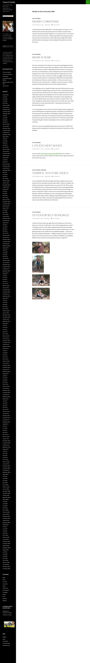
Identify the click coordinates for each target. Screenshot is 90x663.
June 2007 (5, 528)
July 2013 (5, 375)
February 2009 (6, 487)
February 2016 (6, 310)
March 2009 (5, 484)
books (4, 579)
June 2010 (5, 453)
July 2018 (5, 250)
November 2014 (6, 342)
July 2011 (5, 426)
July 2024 (5, 138)
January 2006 (6, 564)
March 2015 (5, 333)
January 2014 (6, 363)
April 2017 (5, 281)
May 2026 (5, 101)
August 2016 (6, 298)
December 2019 (6, 218)
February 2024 (6, 149)
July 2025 (5, 115)
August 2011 (6, 424)
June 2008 (5, 503)
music (4, 596)
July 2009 (5, 476)
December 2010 (6, 440)
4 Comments (56, 60)
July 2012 (5, 401)
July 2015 (5, 325)
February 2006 (6, 562)
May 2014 (5, 354)
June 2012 (5, 403)
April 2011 (5, 432)
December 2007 (6, 516)
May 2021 (5, 193)
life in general (36, 18)
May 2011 (5, 430)
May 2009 (5, 480)
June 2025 (5, 117)
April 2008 (5, 508)
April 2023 (5, 162)
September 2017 (6, 271)
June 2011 (5, 428)
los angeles (5, 592)
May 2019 (5, 229)
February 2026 (6, 105)
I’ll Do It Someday (7, 72)
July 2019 (5, 224)
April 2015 (5, 331)
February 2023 (6, 164)
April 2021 (5, 195)
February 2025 (6, 124)
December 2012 (6, 390)
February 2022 (6, 180)
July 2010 (5, 451)
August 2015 (6, 323)
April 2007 (5, 533)
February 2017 (6, 285)
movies (4, 594)
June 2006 (5, 554)
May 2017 (5, 279)
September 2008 (6, 497)
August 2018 (6, 247)
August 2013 (6, 373)
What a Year (41, 57)
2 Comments (56, 25)
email (5, 63)
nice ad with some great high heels (51, 153)
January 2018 (6, 262)
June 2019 (5, 227)
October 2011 (6, 419)
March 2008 (5, 510)
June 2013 (5, 378)
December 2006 (6, 541)
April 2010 (5, 457)
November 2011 (6, 417)
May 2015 (5, 329)
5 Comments (56, 176)
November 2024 (6, 130)
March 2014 (5, 359)
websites (43, 170)
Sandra (48, 25)
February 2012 (6, 411)
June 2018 (5, 252)
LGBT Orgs (5, 588)
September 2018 (6, 245)
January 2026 (6, 107)
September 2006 (6, 547)
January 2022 (6, 182)
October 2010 (6, 445)
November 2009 (6, 468)
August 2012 (6, 398)
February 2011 (6, 436)
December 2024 (6, 128)
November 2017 (6, 266)
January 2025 (6, 126)
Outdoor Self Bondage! (51, 215)
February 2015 (6, 336)
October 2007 (6, 520)
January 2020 (6, 216)
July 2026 (5, 97)
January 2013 (6, 388)
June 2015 (5, 327)
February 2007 (6, 537)
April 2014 (5, 357)
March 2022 (5, 178)
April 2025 (5, 122)
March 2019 (5, 233)
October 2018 (6, 243)
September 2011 (6, 422)
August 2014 (6, 348)
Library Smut (6, 86)
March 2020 (5, 214)
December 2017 (6, 264)
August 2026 (6, 94)
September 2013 (6, 371)
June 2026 (5, 99)
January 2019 (6, 237)
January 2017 (6, 287)
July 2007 (5, 526)
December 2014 (6, 340)
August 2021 (6, 189)
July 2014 (5, 350)
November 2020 (6, 203)
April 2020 (5, 212)
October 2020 (6, 206)
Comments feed (6, 643)
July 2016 (5, 300)
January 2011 (6, 438)
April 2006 (5, 558)
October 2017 (6, 268)
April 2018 (5, 256)
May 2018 (5, 254)
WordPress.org (6, 645)
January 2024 (6, 151)
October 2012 (6, 394)
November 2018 (6, 241)
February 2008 (6, 512)
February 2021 (6, 199)
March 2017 (5, 283)
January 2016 (6, 313)
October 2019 (6, 220)
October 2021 (6, 187)
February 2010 (6, 461)
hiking (4, 586)
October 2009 (6, 470)
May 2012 (5, 405)
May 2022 (5, 176)
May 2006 (5, 556)
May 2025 (5, 120)
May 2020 (5, 210)
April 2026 (5, 103)
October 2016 (6, 294)
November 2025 (6, 111)
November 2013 (6, 367)
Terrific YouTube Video (50, 173)
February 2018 (6, 260)
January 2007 (6, 539)
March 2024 (5, 147)
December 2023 (6, 153)
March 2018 (5, 258)
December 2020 (6, 201)
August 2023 (6, 157)
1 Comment (56, 149)
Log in (4, 639)
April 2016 (5, 306)
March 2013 (5, 384)
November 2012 (6, 392)
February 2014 (6, 361)
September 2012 (6, 396)
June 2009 (5, 478)
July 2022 (5, 172)
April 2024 (5, 145)
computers (5, 584)
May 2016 (5, 304)
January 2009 (6, 489)
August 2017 (6, 273)
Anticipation (5, 76)
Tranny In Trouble (9, 2)
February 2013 (6, 386)
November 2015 (6, 317)
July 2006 (5, 552)
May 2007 (5, 531)
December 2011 (6, 415)
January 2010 (6, 463)
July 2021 (5, 191)
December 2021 (6, 185)
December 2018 (6, 239)
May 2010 (5, 455)
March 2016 (5, 308)
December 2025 (6, 109)
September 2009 (6, 472)
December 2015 (6, 315)
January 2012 (6, 413)
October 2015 (6, 319)
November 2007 (6, 518)
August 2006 (6, 549)
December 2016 (6, 289)
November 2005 (6, 568)
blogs (4, 577)
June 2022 (5, 174)
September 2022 (6, 170)
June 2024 (5, 141)
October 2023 (6, 155)
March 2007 (5, 535)
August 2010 (6, 449)
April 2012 (5, 407)
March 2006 (5, 560)
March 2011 (5, 434)
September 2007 (6, 522)
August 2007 (6, 524)
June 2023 (5, 159)
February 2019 (6, 235)
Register (4, 637)
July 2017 (5, 275)
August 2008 (6, 499)
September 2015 (6, 321)
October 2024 (6, 132)
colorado (5, 581)
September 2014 (6, 346)
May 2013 (5, 380)
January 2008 (6, 514)
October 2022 (6, 168)
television (5, 598)
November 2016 (6, 292)
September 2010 (6, 447)
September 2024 (6, 134)
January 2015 (6, 338)
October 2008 (6, 495)
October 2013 (6, 369)
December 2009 (6, 466)
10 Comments (56, 218)
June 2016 (5, 302)
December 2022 (6, 166)
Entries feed (5, 641)
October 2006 (6, 545)
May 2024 (5, 143)
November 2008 (6, 493)
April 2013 (5, 382)
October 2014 (6, 344)
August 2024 (6, 136)
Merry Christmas (45, 21)
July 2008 (5, 501)
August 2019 (6, 222)
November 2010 (6, 443)
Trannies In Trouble (7, 614)
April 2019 (5, 231)
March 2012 (5, 409)
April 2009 (5, 482)
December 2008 (6, 491)
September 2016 (6, 296)
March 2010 (5, 459)
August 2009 (6, 474)
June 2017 (5, 277)
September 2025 (6, 113)
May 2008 (5, 505)
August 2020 (6, 208)
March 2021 (5, 197)
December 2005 (6, 566)
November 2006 (6, 543)
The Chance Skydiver (7, 74)
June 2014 (5, 352)
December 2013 (6, 365)
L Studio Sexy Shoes (47, 145)
